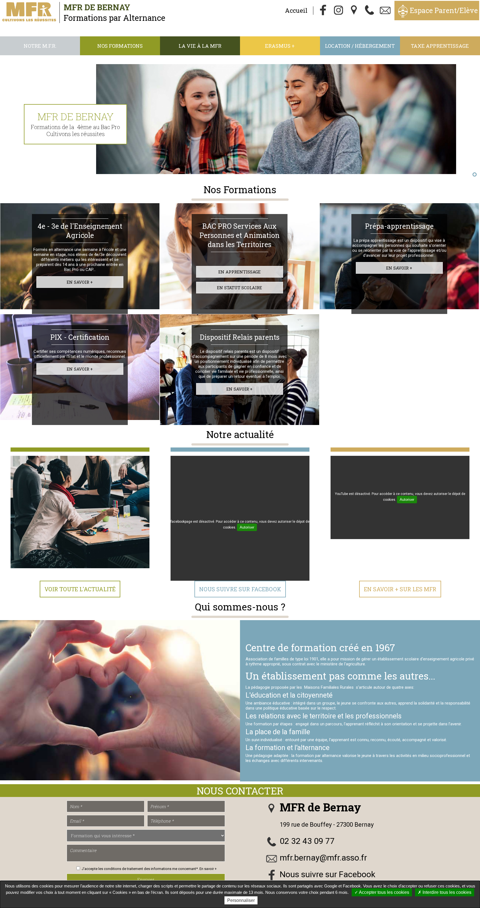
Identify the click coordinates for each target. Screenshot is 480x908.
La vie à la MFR (200, 45)
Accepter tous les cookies (383, 892)
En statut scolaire (239, 287)
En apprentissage (239, 272)
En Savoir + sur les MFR (400, 589)
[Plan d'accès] (354, 10)
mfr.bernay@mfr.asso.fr (323, 857)
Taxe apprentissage (440, 45)
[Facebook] (323, 10)
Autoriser (247, 527)
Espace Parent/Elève (444, 10)
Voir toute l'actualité (80, 589)
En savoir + (80, 282)
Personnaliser (241, 900)
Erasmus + (280, 45)
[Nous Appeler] (369, 10)
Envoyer (145, 879)
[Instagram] (338, 10)
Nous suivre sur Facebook (240, 589)
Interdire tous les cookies (446, 892)
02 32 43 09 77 (307, 841)
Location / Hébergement (360, 45)
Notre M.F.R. (40, 45)
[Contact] (385, 10)
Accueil (296, 10)
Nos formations (120, 45)
